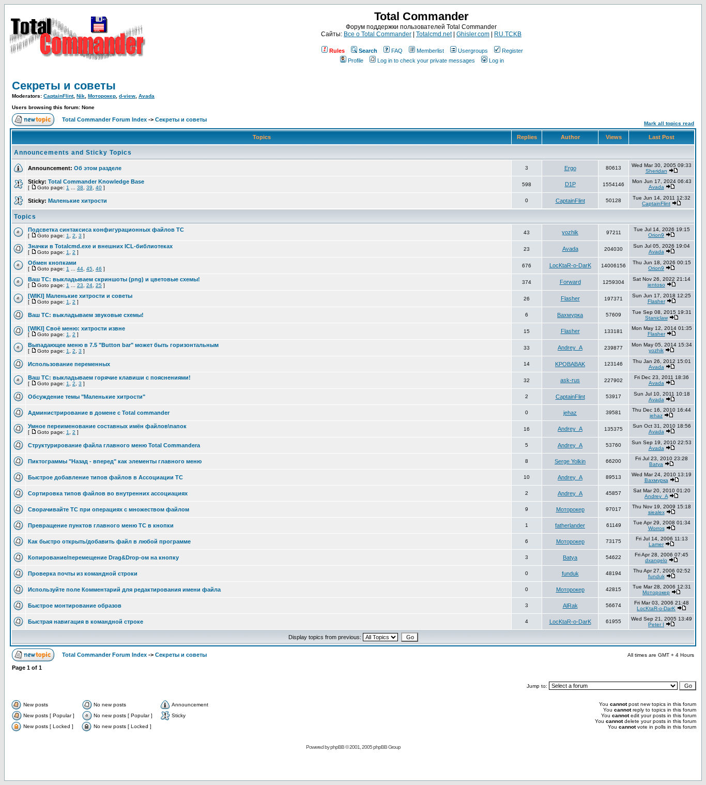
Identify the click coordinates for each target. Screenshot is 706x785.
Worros (656, 528)
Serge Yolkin (570, 461)
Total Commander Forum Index (104, 119)
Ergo (570, 168)
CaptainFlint (58, 96)
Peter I (656, 624)
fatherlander (570, 525)
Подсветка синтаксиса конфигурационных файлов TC (106, 230)
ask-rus (570, 380)
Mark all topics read (669, 123)
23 (80, 285)
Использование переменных (69, 364)
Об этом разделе (97, 168)
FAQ (397, 51)
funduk (570, 573)
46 (99, 268)
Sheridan (656, 171)
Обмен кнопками (52, 263)
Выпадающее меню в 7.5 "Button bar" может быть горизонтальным (123, 345)
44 (80, 268)
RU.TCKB (507, 34)
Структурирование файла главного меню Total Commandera (114, 445)
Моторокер (102, 96)
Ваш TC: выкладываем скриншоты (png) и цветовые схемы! (114, 279)
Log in (496, 60)
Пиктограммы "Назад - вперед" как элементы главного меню (115, 461)
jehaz (570, 413)
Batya (656, 464)
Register (512, 51)
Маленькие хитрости (77, 201)
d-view (127, 96)
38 (80, 187)
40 (99, 187)
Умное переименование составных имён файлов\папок (107, 426)
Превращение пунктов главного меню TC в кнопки (101, 525)
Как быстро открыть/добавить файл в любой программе (109, 541)
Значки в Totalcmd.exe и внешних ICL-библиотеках (100, 246)
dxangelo (656, 560)
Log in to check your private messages (426, 60)
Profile (355, 60)
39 (89, 187)
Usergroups (473, 51)
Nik (80, 96)
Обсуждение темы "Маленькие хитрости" (86, 397)
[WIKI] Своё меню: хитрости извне (76, 328)
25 (99, 285)
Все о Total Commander (377, 34)
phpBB (337, 747)
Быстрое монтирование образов (74, 605)
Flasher (570, 298)
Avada (147, 96)
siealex (656, 512)
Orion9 (656, 235)
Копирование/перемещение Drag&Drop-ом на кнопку (103, 557)
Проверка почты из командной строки (82, 573)
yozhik (570, 232)
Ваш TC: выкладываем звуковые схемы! (86, 315)
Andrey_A (570, 347)
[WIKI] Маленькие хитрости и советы (80, 296)
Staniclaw (656, 318)
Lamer (656, 544)
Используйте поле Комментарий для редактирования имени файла (124, 589)
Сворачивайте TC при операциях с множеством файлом (108, 509)
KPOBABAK (570, 364)
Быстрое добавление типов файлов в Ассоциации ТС (105, 477)
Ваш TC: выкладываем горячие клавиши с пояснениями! (109, 377)
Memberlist (430, 51)
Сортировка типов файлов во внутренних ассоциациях (108, 493)
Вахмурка (570, 315)
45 (89, 268)
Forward (570, 282)
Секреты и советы (64, 85)
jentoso (656, 285)
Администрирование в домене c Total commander (99, 413)
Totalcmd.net (434, 34)
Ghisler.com (472, 34)
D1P (570, 184)
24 (89, 285)
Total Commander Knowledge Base (96, 181)
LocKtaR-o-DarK (570, 265)
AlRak (570, 605)
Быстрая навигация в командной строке (85, 621)
